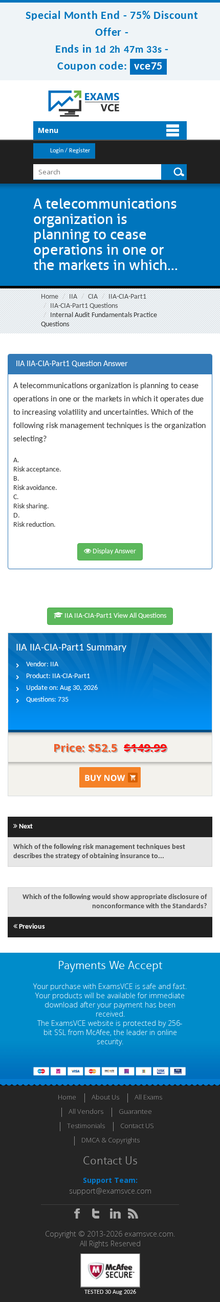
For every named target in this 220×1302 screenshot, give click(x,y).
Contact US (137, 1125)
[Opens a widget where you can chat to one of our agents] (149, 1243)
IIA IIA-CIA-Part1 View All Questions (114, 616)
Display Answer (113, 551)
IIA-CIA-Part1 (127, 297)
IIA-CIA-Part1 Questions (84, 306)
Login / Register (70, 151)
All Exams (148, 1097)
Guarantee (135, 1111)
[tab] (110, 364)
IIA (73, 297)
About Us (105, 1097)
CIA (93, 297)
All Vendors (86, 1111)
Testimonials (86, 1125)
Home (49, 297)
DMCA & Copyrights (110, 1139)
